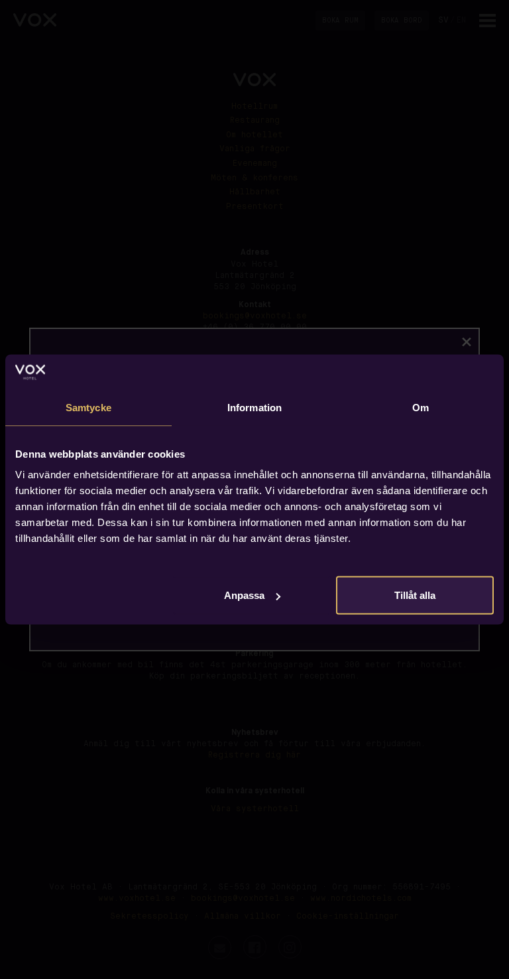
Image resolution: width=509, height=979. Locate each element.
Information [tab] (254, 407)
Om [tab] (420, 407)
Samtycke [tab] (88, 407)
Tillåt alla (414, 595)
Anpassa (244, 595)
